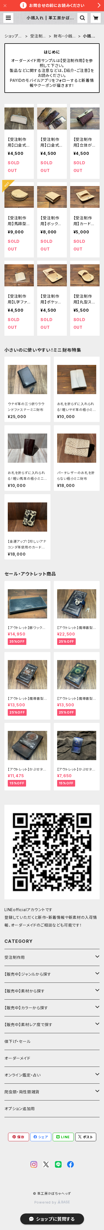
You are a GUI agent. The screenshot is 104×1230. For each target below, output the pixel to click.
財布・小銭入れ (65, 36)
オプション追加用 (19, 1108)
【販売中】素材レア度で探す (28, 1024)
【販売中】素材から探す (24, 991)
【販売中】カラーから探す (26, 1007)
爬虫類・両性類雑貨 (21, 1091)
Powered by (46, 1202)
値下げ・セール (17, 1041)
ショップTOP (12, 36)
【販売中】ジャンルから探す (27, 974)
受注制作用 (38, 36)
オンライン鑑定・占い (22, 1075)
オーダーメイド (17, 1058)
